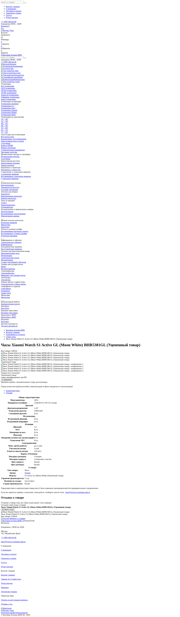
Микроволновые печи (10, 253)
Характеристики (13, 391)
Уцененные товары (9, 592)
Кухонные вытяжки (9, 236)
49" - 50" (4, 126)
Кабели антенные (8, 148)
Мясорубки (5, 225)
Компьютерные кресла (10, 304)
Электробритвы (7, 273)
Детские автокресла (9, 326)
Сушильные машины (10, 179)
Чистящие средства (9, 152)
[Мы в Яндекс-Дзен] (7, 30)
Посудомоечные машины (11, 249)
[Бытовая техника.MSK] (11, 521)
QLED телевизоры (9, 90)
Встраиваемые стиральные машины (16, 176)
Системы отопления (9, 190)
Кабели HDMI (7, 146)
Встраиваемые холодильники (13, 214)
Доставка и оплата (13, 11)
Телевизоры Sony (8, 108)
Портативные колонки (10, 163)
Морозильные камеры (10, 216)
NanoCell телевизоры (10, 95)
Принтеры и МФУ (8, 317)
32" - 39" (4, 121)
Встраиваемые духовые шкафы (14, 234)
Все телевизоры (7, 86)
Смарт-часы (6, 293)
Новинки (5, 587)
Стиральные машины (10, 174)
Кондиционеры (7, 185)
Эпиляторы (6, 280)
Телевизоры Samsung (9, 104)
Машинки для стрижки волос (13, 275)
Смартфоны (6, 289)
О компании (11, 9)
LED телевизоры (8, 88)
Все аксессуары (7, 137)
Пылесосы (5, 194)
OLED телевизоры (9, 93)
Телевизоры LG (7, 106)
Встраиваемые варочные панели (14, 231)
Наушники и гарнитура (11, 170)
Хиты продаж (6, 583)
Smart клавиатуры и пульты (12, 141)
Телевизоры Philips (9, 112)
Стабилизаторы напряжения (13, 150)
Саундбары (5, 143)
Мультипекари (7, 260)
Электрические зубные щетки (13, 284)
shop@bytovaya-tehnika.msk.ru (77, 492)
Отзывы (9, 393)
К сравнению (7, 380)
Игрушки (5, 322)
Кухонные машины (9, 223)
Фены (3, 267)
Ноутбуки (5, 308)
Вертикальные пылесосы (11, 196)
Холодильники (7, 212)
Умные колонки (7, 165)
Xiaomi (27, 473)
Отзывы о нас (6, 604)
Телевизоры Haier (8, 115)
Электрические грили (10, 258)
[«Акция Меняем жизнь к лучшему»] (13, 518)
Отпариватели (7, 207)
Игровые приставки (9, 313)
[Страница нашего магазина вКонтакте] (6, 608)
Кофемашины (6, 245)
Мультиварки (6, 256)
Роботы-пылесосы (8, 198)
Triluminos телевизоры (10, 97)
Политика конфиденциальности (14, 613)
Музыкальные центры (10, 157)
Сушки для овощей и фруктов (13, 262)
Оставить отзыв (8, 510)
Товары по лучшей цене (11, 579)
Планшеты (5, 291)
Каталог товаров (13, 7)
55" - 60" (4, 128)
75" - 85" (4, 132)
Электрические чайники (11, 242)
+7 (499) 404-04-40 (8, 22)
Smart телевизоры (8, 99)
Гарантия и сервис (13, 13)
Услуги (9, 15)
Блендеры (5, 227)
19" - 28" (4, 119)
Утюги (4, 203)
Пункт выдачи (12, 18)
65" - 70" (4, 130)
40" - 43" (4, 123)
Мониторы (5, 297)
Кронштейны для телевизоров (13, 139)
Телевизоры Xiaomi (9, 110)
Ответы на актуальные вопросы (14, 600)
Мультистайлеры (8, 269)
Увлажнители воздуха (10, 187)
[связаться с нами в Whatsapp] (2, 37)
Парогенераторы (8, 205)
